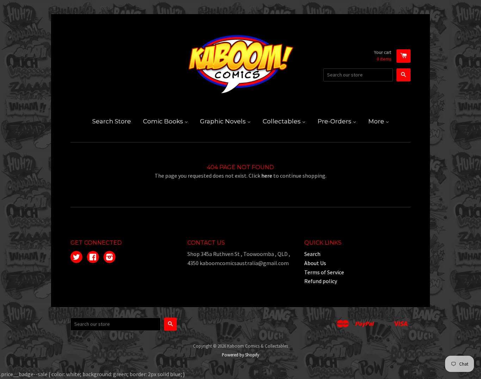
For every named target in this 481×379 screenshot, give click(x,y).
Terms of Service (324, 272)
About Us (315, 263)
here (266, 175)
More (377, 121)
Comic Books (164, 121)
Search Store (111, 121)
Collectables (282, 121)
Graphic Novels (223, 121)
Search (312, 253)
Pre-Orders (335, 121)
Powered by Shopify (240, 354)
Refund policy (320, 281)
